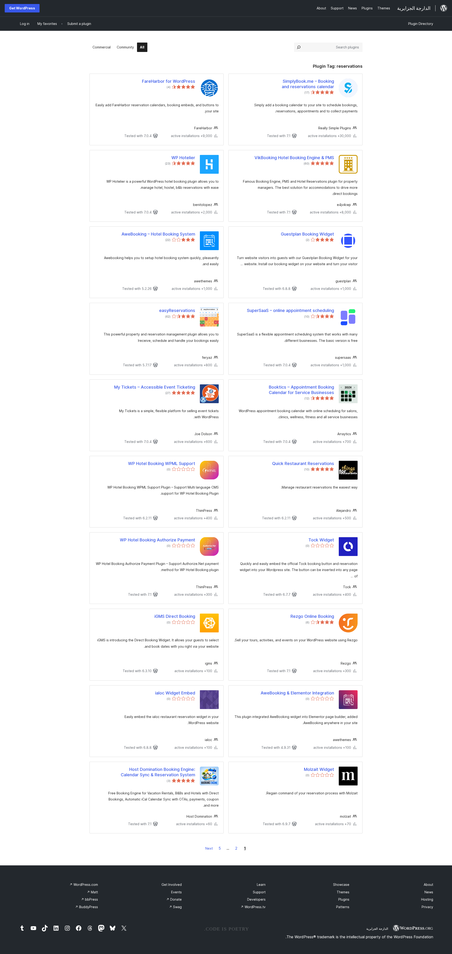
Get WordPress (22, 8)
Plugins (343, 899)
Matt (92, 892)
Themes (343, 892)
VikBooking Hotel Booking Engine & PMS (294, 157)
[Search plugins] (298, 47)
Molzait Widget (319, 769)
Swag (175, 907)
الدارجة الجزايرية (377, 928)
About (428, 885)
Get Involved (171, 885)
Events (176, 892)
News (428, 892)
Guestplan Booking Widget (307, 234)
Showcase (341, 885)
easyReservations (177, 310)
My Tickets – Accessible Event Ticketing (154, 387)
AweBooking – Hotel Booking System (158, 234)
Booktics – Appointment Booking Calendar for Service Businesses (301, 390)
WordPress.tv (253, 907)
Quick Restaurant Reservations (303, 463)
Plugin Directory (420, 24)
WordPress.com (83, 885)
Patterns (342, 907)
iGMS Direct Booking (174, 616)
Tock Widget (321, 539)
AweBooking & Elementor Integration (297, 692)
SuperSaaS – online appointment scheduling (290, 310)
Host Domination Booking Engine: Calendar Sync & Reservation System (158, 772)
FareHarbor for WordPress (168, 81)
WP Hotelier (183, 157)
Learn (261, 885)
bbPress (89, 899)
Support (259, 892)
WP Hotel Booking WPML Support (161, 463)
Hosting (427, 899)
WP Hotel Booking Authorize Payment (157, 539)
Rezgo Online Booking (312, 616)
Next (209, 848)
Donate (174, 899)
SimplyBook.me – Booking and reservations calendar (308, 84)
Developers (256, 899)
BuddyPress (86, 907)
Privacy (427, 907)
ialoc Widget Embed (175, 692)
